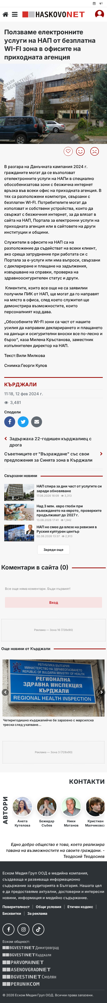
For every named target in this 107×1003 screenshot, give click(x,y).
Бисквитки (11, 913)
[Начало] (5, 14)
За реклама (37, 913)
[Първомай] (23, 962)
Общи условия (48, 907)
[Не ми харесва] (96, 151)
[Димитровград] (30, 948)
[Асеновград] (26, 969)
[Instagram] (23, 929)
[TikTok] (38, 929)
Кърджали (20, 385)
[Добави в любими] (69, 151)
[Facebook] (8, 929)
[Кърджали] (26, 955)
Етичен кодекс (80, 907)
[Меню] (14, 14)
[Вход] (100, 14)
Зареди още (53, 550)
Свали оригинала (17, 69)
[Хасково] (53, 14)
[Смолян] (29, 977)
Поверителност (16, 907)
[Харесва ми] (82, 151)
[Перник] (20, 984)
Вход (53, 602)
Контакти (87, 782)
